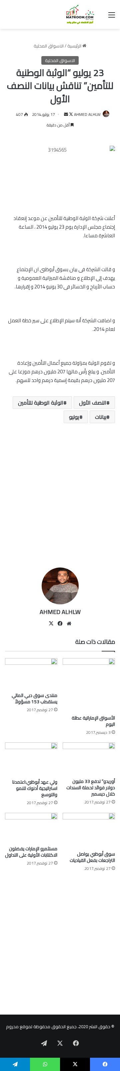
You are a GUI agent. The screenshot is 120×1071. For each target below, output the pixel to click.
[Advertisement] (60, 498)
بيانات (100, 417)
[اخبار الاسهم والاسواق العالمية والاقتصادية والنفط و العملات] (76, 14)
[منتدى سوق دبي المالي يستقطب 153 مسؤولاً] (31, 673)
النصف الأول (92, 403)
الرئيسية (74, 46)
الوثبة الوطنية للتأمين (40, 403)
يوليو (74, 417)
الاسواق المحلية (49, 46)
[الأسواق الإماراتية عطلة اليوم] (89, 685)
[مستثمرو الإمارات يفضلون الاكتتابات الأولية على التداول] (31, 827)
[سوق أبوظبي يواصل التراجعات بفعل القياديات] (89, 830)
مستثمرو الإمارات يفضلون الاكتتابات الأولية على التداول (31, 851)
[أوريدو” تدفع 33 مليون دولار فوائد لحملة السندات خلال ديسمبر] (89, 758)
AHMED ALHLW (87, 114)
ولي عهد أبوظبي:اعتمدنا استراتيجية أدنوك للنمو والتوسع (34, 788)
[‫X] (51, 624)
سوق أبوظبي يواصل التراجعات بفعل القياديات (92, 857)
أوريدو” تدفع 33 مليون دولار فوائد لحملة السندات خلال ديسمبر (90, 787)
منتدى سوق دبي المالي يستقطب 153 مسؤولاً (34, 698)
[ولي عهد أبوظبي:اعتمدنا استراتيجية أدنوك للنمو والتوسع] (31, 759)
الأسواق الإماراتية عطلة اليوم (93, 721)
